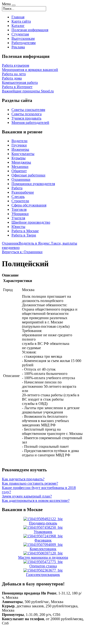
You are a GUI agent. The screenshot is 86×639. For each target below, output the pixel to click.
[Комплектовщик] (43, 545)
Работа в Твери (23, 235)
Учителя (18, 218)
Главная (17, 17)
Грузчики (19, 145)
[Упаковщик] (43, 527)
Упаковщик (43, 532)
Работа (16, 188)
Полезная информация (29, 30)
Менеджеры (21, 162)
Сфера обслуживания (28, 205)
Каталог (18, 26)
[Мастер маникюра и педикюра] (43, 553)
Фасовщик (43, 540)
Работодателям (23, 43)
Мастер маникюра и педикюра (43, 557)
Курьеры (18, 158)
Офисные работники (28, 175)
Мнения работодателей (30, 123)
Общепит (19, 171)
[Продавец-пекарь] (43, 519)
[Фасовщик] (43, 536)
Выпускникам (23, 38)
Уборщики (20, 214)
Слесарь (18, 197)
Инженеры (20, 149)
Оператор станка (43, 566)
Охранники (20, 179)
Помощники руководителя (33, 184)
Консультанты (22, 154)
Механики (19, 167)
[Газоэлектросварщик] (43, 570)
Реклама (18, 47)
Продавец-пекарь (43, 523)
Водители (19, 141)
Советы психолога (26, 114)
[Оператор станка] (43, 562)
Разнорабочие (22, 192)
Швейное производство (30, 222)
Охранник (10, 243)
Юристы (18, 227)
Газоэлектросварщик (43, 575)
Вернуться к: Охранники (22, 252)
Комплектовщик (43, 549)
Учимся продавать (26, 118)
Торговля (19, 209)
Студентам (20, 34)
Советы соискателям (28, 110)
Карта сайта (21, 21)
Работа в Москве (25, 231)
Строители (20, 201)
